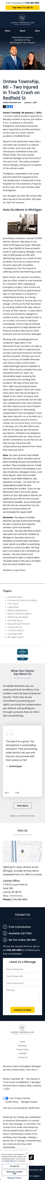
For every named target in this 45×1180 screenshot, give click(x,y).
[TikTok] (31, 1157)
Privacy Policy (22, 1049)
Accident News (15, 597)
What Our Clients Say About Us (22, 672)
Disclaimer (22, 1045)
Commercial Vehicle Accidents (22, 600)
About (22, 30)
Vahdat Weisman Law (31, 1169)
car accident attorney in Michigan (20, 320)
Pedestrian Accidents (18, 617)
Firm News (13, 603)
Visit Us (23, 830)
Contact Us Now (22, 1009)
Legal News (19, 570)
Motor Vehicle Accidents (20, 613)
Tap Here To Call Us (22, 7)
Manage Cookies (29, 1101)
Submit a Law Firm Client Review (22, 816)
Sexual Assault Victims (19, 623)
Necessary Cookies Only (14, 1173)
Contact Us (22, 914)
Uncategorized (15, 633)
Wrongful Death (15, 637)
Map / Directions (13, 895)
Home (7, 30)
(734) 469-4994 (25, 426)
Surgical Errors (15, 627)
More (37, 30)
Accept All (14, 1166)
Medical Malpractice (17, 610)
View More (22, 805)
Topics (7, 591)
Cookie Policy (11, 1101)
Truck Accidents (15, 630)
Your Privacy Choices (20, 1098)
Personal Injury (15, 620)
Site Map (22, 1053)
